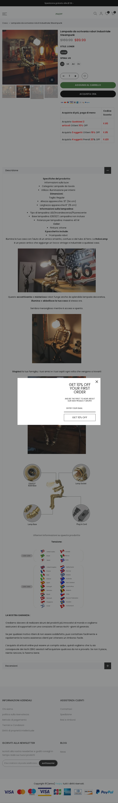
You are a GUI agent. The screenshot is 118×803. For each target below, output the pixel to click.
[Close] (96, 381)
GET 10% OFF (79, 417)
